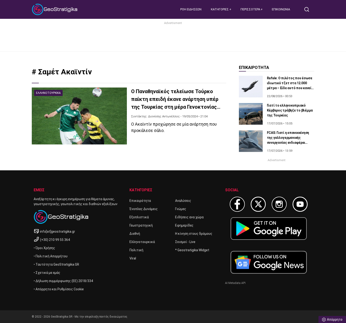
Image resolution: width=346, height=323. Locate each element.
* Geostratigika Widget (192, 250)
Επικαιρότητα (140, 201)
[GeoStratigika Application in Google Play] (268, 228)
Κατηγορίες (220, 9)
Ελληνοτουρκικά (142, 242)
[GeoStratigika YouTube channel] (300, 204)
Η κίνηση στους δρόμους (193, 233)
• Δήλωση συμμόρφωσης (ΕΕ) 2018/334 (63, 281)
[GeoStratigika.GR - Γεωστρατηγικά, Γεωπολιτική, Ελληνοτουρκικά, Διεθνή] (55, 9)
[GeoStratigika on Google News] (268, 262)
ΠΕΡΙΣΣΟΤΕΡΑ (251, 9)
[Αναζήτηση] (308, 9)
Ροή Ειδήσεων (190, 9)
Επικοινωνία (281, 9)
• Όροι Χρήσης (44, 248)
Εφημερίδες (184, 225)
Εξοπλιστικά (139, 217)
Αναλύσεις (183, 201)
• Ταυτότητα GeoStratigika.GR (56, 264)
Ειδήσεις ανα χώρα (189, 217)
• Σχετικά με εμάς (47, 273)
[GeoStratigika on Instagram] (279, 204)
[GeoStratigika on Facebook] (237, 204)
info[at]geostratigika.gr (57, 231)
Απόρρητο (334, 319)
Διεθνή (134, 233)
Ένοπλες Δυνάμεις (143, 209)
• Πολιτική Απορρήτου (51, 256)
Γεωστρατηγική (141, 225)
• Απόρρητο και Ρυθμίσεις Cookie (59, 289)
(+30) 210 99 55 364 (55, 240)
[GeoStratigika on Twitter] (258, 204)
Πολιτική (136, 250)
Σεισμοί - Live (185, 242)
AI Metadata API (235, 283)
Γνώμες (180, 209)
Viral (132, 258)
